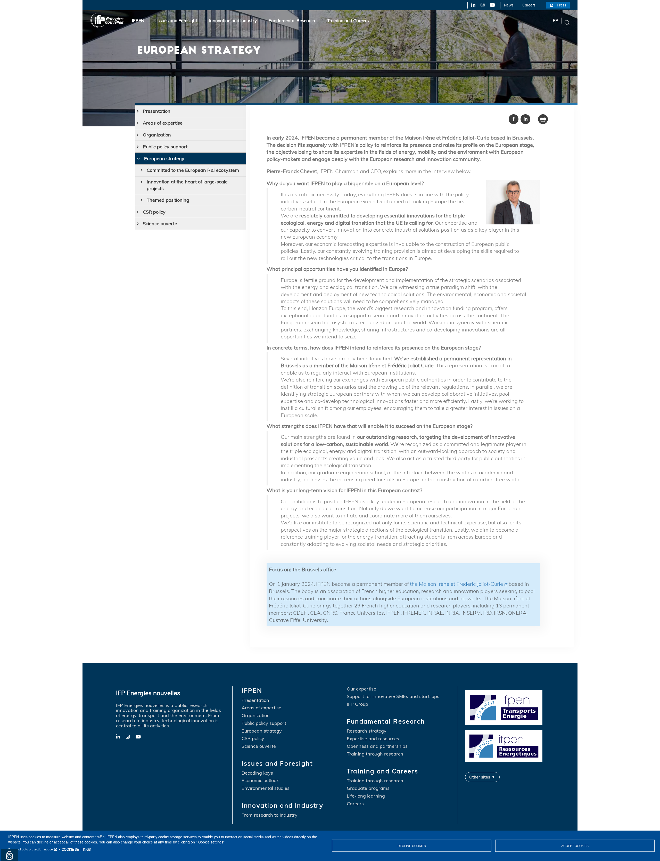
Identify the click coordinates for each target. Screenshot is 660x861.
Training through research (375, 754)
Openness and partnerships (377, 746)
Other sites (479, 776)
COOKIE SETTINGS (76, 849)
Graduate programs (368, 788)
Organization (157, 135)
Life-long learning (366, 796)
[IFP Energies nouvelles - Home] (107, 20)
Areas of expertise (163, 123)
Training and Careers (348, 20)
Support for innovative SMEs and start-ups (393, 696)
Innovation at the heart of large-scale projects (187, 185)
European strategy (164, 158)
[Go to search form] (567, 22)
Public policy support (165, 147)
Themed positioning (168, 200)
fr (555, 20)
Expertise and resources (373, 738)
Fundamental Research (292, 20)
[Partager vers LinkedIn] (525, 118)
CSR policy (154, 212)
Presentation (156, 111)
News (509, 5)
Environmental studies (266, 788)
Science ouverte (160, 223)
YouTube (492, 5)
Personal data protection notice (30, 849)
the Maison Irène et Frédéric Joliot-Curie (456, 584)
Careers (528, 5)
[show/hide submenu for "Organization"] (137, 135)
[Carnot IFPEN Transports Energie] (503, 707)
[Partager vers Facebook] (513, 118)
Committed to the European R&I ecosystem (193, 170)
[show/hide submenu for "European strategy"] (138, 158)
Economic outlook (260, 780)
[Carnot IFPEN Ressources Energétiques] (503, 745)
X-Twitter (482, 5)
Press (561, 5)
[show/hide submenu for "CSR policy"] (137, 212)
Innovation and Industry (233, 20)
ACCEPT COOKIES (575, 845)
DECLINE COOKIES (412, 845)
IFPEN (138, 20)
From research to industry (270, 815)
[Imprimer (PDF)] (543, 118)
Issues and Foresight (176, 20)
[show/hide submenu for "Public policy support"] (137, 146)
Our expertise (361, 689)
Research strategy (366, 731)
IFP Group (357, 704)
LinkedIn (471, 5)
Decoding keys (257, 773)
